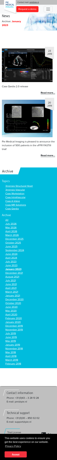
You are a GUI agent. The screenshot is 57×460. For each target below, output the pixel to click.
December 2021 (14, 273)
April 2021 (10, 288)
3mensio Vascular (15, 189)
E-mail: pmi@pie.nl (17, 401)
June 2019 (11, 337)
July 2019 (10, 333)
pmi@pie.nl (34, 2)
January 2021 (12, 295)
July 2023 (10, 261)
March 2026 (12, 235)
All (6, 220)
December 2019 (14, 326)
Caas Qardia (12, 208)
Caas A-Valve (12, 201)
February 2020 (13, 318)
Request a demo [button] (27, 9)
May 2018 (10, 352)
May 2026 (10, 227)
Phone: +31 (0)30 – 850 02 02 (23, 418)
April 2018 (10, 356)
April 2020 (11, 314)
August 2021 (12, 276)
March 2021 (11, 291)
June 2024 (11, 254)
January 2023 (13, 269)
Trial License (14, 432)
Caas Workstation (14, 193)
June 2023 (11, 265)
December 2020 (14, 299)
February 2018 (13, 363)
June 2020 (11, 307)
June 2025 (11, 246)
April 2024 (11, 257)
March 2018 (11, 360)
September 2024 (14, 250)
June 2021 (11, 284)
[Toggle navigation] (48, 9)
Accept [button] (15, 454)
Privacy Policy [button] (13, 446)
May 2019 (10, 341)
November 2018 (14, 348)
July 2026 (10, 223)
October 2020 (13, 303)
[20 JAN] (27, 118)
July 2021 (10, 280)
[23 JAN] (27, 65)
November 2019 (14, 329)
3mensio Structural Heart (19, 186)
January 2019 (12, 344)
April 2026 (11, 231)
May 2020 (11, 310)
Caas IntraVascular (15, 197)
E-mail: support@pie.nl (19, 421)
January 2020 (13, 322)
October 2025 (13, 242)
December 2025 (14, 239)
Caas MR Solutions (15, 205)
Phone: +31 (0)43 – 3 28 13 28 (23, 398)
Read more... (48, 92)
